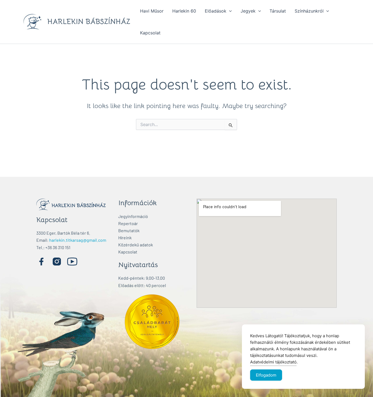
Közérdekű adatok (135, 244)
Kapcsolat (150, 32)
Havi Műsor (152, 11)
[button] (229, 11)
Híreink (125, 237)
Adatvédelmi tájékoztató (273, 362)
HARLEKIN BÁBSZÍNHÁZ (88, 21)
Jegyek (248, 11)
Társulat (278, 11)
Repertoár (128, 223)
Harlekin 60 (184, 11)
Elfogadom (266, 375)
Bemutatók (129, 230)
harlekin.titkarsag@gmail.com (77, 240)
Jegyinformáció (133, 216)
